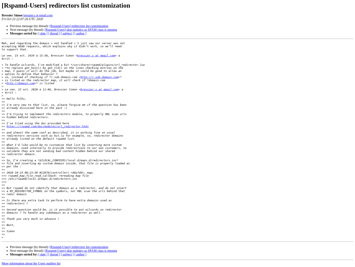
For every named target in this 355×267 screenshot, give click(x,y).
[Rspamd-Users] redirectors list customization (79, 26)
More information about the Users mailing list (31, 263)
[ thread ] (54, 33)
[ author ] (80, 33)
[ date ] (42, 33)
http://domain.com (21, 83)
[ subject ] (67, 33)
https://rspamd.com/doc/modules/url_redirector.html (48, 126)
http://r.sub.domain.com (99, 77)
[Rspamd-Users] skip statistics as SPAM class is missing (81, 29)
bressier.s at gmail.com (38, 15)
